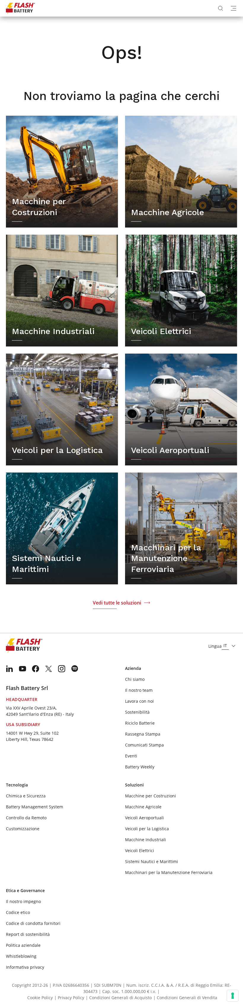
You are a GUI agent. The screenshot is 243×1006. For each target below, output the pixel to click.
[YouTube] (22, 668)
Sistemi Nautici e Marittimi (151, 861)
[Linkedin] (9, 668)
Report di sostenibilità (28, 934)
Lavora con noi (139, 701)
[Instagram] (61, 668)
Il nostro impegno (23, 901)
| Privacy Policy (69, 997)
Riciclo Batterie (140, 723)
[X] (48, 668)
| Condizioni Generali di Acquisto (119, 997)
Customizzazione (22, 828)
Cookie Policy (40, 997)
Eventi (131, 756)
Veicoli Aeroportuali (144, 817)
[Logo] (20, 8)
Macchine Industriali (145, 839)
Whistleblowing (21, 956)
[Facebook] (35, 668)
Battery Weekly (139, 767)
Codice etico (18, 912)
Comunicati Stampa (144, 745)
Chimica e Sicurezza (26, 796)
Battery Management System (34, 807)
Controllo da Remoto (26, 817)
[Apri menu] (233, 8)
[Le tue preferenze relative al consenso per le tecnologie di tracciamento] (232, 995)
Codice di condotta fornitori (33, 923)
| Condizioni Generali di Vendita (185, 997)
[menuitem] (9, 668)
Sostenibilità (137, 712)
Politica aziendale (23, 945)
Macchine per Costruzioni (150, 796)
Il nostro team (139, 690)
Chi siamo (135, 679)
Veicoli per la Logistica (147, 828)
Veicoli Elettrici (139, 850)
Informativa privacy (25, 967)
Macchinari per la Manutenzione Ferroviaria (168, 872)
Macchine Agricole (143, 807)
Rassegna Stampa (142, 734)
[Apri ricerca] (220, 8)
